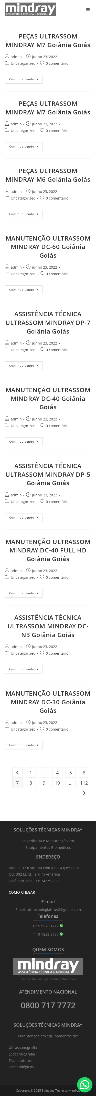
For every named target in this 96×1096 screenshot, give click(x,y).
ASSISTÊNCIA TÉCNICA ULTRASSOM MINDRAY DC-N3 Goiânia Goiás (48, 626)
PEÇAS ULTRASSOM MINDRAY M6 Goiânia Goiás (48, 174)
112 (84, 783)
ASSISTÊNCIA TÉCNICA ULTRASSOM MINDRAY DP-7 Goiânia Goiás (47, 322)
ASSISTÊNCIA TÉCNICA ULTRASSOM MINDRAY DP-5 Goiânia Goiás (47, 474)
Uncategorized (23, 63)
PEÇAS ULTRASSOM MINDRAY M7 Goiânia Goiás (48, 40)
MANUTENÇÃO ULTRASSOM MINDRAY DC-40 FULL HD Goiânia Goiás (48, 550)
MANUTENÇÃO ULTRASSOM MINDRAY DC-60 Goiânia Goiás (48, 246)
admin (16, 56)
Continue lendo (26, 80)
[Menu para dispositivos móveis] (88, 9)
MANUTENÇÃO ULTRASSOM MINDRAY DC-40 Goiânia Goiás (48, 398)
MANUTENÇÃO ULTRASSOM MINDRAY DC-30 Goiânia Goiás (48, 702)
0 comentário (57, 63)
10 (57, 783)
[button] (84, 1084)
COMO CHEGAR (22, 892)
